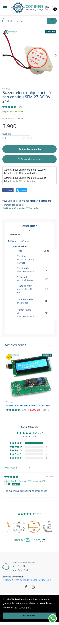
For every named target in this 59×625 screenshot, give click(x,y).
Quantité (6, 133)
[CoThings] (27, 7)
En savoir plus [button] (23, 607)
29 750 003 (20, 566)
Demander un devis (31, 159)
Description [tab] (29, 226)
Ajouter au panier (31, 149)
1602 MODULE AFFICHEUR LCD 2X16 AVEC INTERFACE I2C (29, 406)
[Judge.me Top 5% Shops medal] (44, 527)
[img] (11, 476)
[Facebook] (26, 586)
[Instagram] (33, 586)
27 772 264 (20, 570)
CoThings (6, 88)
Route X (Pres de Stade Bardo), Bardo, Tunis (28, 580)
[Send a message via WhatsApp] (53, 618)
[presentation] (49, 345)
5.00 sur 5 (38, 433)
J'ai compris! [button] (29, 615)
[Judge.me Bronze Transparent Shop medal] (29, 527)
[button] (9, 106)
